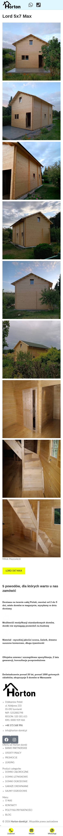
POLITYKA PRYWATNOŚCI (18, 810)
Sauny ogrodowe (16, 791)
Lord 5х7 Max (14, 571)
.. (0, 825)
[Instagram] (14, 740)
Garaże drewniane (16, 786)
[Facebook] (6, 740)
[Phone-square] (38, 5)
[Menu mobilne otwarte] (58, 5)
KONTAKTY (11, 805)
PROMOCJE (11, 758)
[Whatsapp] (31, 5)
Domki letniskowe (16, 777)
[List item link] (20, 716)
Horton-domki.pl (19, 822)
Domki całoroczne (16, 772)
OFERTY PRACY (13, 753)
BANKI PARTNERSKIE (16, 748)
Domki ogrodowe (16, 781)
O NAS (8, 801)
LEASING (9, 762)
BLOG (8, 815)
